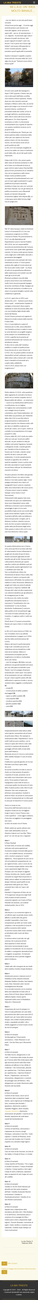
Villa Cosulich (10, 1263)
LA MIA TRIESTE (12, 2)
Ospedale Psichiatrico (12, 1111)
